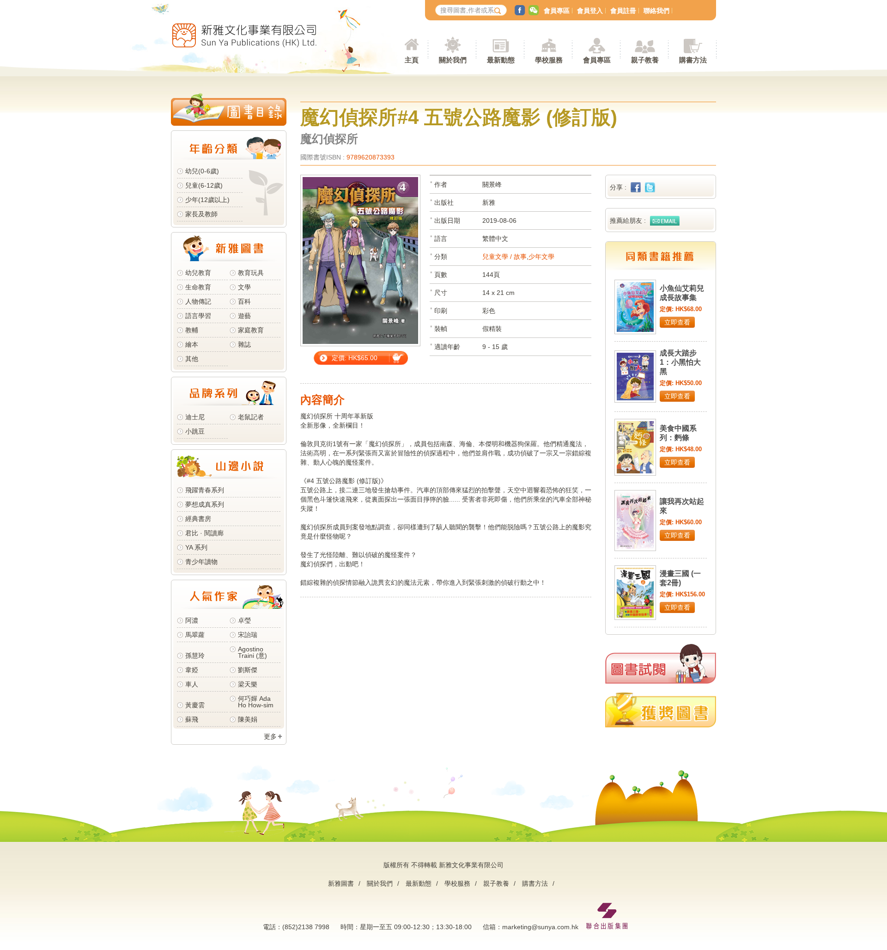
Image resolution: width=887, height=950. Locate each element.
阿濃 (191, 620)
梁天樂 (247, 684)
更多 (270, 736)
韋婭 (191, 670)
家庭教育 (251, 330)
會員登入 (590, 10)
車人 (191, 684)
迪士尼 (195, 417)
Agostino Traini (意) (252, 652)
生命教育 (198, 287)
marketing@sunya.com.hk (540, 927)
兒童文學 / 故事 (504, 256)
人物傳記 (198, 301)
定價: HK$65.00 (354, 358)
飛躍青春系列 (204, 490)
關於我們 (380, 883)
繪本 (191, 344)
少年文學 (541, 256)
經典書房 (198, 518)
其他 (191, 358)
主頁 (412, 60)
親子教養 (496, 883)
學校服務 (549, 60)
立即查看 (677, 322)
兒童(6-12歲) (205, 185)
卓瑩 (244, 620)
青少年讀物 (201, 561)
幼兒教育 (198, 272)
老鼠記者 (251, 417)
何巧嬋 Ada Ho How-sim (255, 702)
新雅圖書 (341, 883)
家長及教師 (201, 214)
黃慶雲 (195, 705)
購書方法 (535, 883)
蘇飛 (191, 719)
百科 (244, 301)
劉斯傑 (247, 670)
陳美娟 (247, 719)
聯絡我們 (656, 10)
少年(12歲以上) (207, 199)
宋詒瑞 (247, 634)
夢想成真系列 (204, 504)
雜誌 (244, 344)
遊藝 (244, 315)
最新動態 (418, 883)
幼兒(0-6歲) (202, 171)
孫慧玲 (195, 655)
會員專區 (557, 10)
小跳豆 (195, 431)
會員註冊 (623, 10)
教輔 (191, 330)
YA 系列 (196, 547)
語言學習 (198, 315)
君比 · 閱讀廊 (204, 533)
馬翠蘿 (195, 634)
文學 (244, 287)
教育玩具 (251, 272)
